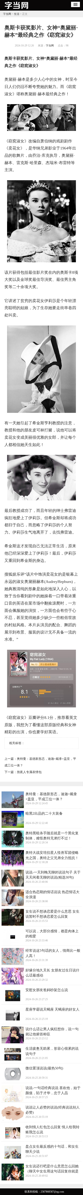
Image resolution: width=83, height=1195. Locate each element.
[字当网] (16, 9)
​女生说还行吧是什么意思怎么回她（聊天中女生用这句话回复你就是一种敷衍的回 (52, 1171)
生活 (16, 13)
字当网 (7, 13)
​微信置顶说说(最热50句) (44, 1068)
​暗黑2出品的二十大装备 (44, 813)
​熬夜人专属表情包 (29, 772)
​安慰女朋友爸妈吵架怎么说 (46, 990)
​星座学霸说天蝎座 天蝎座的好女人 (52, 1009)
